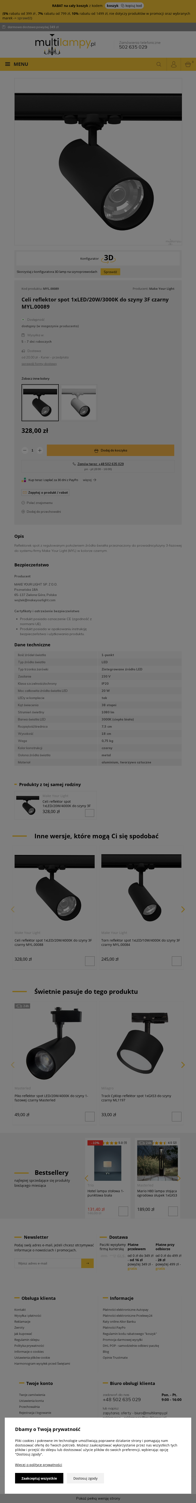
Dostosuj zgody (85, 1478)
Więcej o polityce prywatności (38, 1464)
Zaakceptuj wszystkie (39, 1478)
